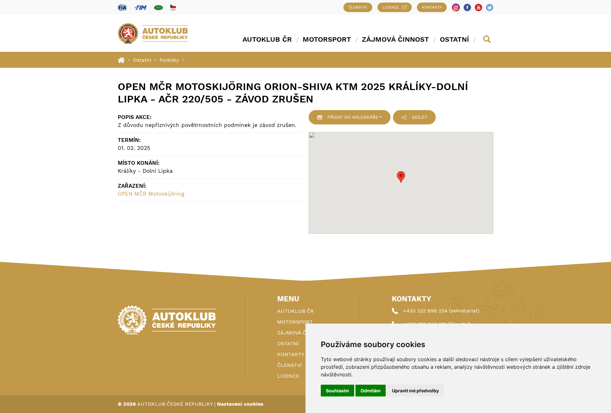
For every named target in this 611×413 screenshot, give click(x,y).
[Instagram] (456, 7)
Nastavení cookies (240, 404)
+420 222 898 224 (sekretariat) (441, 311)
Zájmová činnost (395, 39)
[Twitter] (489, 7)
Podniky (169, 60)
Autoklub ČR (267, 39)
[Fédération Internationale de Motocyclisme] (140, 7)
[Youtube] (478, 7)
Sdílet (419, 117)
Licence (391, 7)
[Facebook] (467, 7)
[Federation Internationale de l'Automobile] (122, 7)
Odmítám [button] (371, 390)
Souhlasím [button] (337, 390)
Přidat (352, 117)
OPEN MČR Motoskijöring (151, 194)
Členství (357, 7)
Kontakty (432, 7)
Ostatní (454, 39)
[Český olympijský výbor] (173, 7)
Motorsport (327, 39)
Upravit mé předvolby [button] (415, 390)
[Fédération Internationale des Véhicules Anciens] (158, 7)
